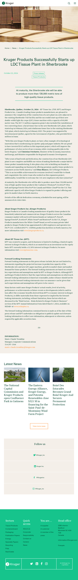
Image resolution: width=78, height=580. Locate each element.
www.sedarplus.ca (21, 306)
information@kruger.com (67, 540)
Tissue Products (11, 525)
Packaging (9, 532)
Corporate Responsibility (28, 533)
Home (7, 48)
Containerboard (11, 529)
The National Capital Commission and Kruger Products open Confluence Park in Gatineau (14, 393)
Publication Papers (12, 535)
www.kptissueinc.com (28, 250)
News (14, 48)
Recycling (9, 545)
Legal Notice (65, 565)
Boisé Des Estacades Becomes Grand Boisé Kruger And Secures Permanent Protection (63, 395)
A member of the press (47, 533)
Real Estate (9, 552)
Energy (8, 539)
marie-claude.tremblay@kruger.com (20, 347)
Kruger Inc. (40, 466)
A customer (45, 529)
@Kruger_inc (39, 489)
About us (26, 529)
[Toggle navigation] (74, 3)
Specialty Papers (11, 542)
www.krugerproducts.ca (33, 230)
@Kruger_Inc (40, 455)
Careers (26, 542)
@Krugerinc (40, 477)
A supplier (44, 525)
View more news (39, 426)
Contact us (27, 538)
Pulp (7, 548)
